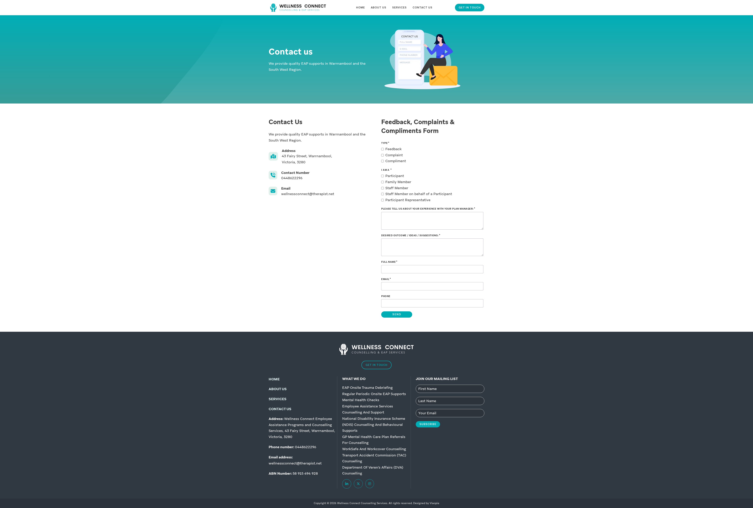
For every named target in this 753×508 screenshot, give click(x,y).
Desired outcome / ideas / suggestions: (409, 235)
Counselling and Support (363, 412)
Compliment (395, 161)
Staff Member (396, 188)
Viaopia (434, 503)
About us (278, 389)
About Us (378, 7)
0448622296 (305, 447)
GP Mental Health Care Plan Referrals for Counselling (373, 439)
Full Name (388, 262)
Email (385, 279)
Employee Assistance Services (367, 406)
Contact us (280, 409)
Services (399, 7)
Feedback (393, 149)
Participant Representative (407, 200)
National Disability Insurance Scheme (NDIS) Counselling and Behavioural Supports (373, 424)
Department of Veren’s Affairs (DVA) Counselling (372, 470)
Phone (385, 296)
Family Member (398, 182)
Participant (394, 176)
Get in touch (470, 7)
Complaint (394, 155)
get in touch (376, 365)
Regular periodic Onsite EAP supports (374, 394)
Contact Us (422, 7)
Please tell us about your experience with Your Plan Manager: (427, 208)
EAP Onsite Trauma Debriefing (367, 387)
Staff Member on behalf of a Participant (418, 194)
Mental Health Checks (360, 400)
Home (360, 7)
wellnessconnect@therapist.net (295, 463)
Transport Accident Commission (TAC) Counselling (374, 458)
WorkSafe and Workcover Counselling (374, 449)
